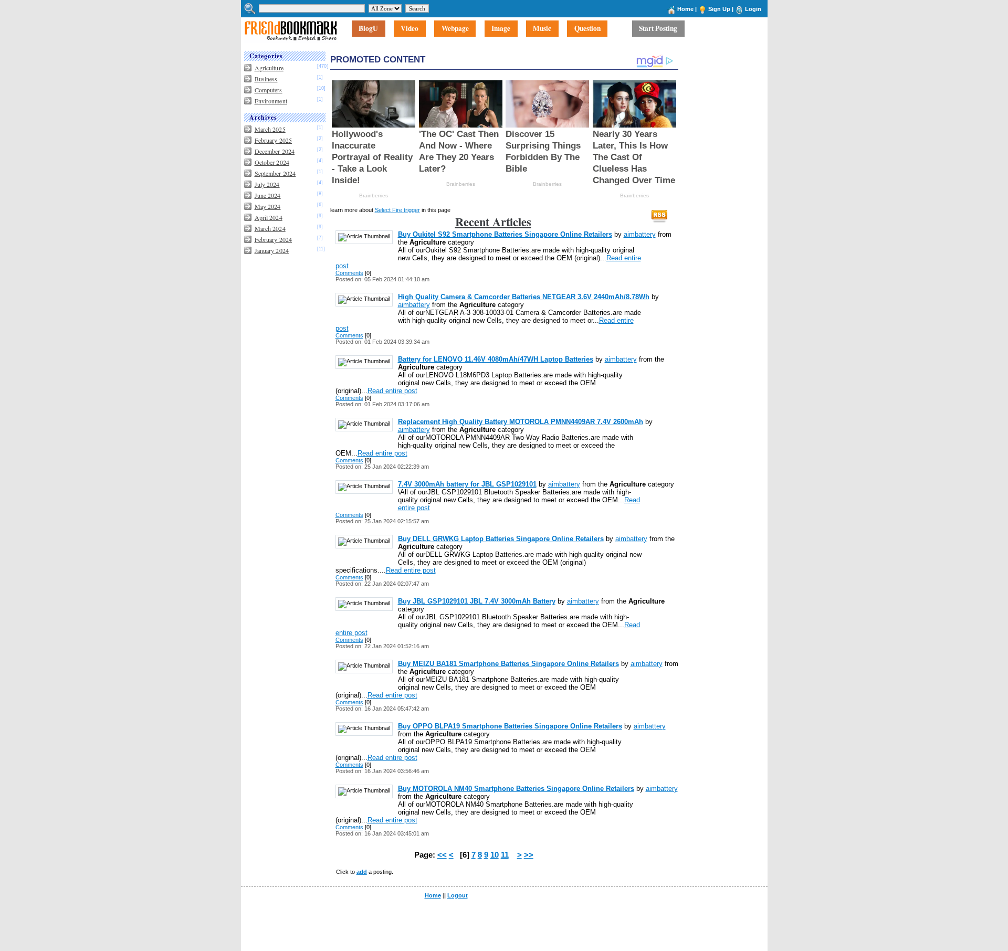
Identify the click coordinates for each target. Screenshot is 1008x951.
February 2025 (273, 140)
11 (505, 855)
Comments (349, 273)
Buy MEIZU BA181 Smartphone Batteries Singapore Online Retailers (508, 664)
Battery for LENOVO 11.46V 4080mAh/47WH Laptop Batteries (495, 359)
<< (442, 855)
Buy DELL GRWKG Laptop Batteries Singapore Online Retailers (501, 539)
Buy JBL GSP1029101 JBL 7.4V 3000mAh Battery (476, 601)
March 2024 (270, 228)
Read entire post (392, 391)
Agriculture (269, 68)
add (361, 872)
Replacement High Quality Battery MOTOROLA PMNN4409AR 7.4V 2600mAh (520, 422)
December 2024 (275, 151)
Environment (271, 101)
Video (409, 29)
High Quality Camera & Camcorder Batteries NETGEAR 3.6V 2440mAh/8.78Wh (523, 297)
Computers (268, 90)
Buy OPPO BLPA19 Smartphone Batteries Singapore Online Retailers (510, 726)
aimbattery (640, 234)
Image (500, 29)
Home (685, 9)
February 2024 (273, 239)
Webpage (455, 29)
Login (753, 9)
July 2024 (267, 184)
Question (587, 29)
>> (528, 855)
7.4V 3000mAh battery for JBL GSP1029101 (467, 484)
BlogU (368, 29)
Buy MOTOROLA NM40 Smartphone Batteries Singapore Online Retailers (516, 788)
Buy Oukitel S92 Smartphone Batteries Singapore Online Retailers (505, 234)
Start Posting (658, 29)
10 (494, 855)
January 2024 (272, 250)
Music (542, 29)
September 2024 (275, 173)
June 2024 (268, 195)
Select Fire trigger (397, 210)
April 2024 (268, 217)
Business (266, 79)
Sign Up (719, 9)
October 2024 (272, 162)
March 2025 (270, 129)
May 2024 (268, 206)
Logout (457, 895)
